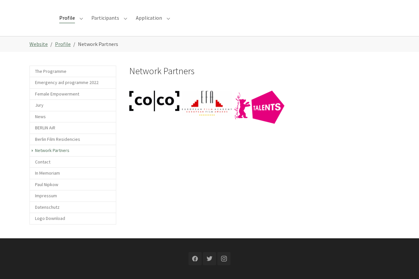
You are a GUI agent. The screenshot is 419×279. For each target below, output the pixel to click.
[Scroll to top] (404, 264)
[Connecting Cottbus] (154, 101)
